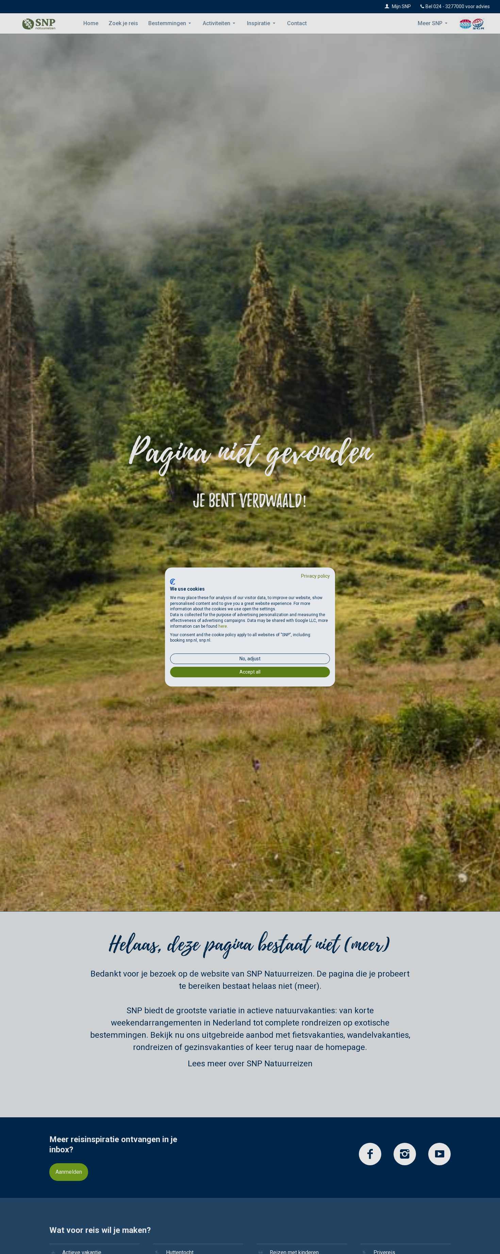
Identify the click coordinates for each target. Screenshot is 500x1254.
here (222, 626)
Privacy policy (315, 576)
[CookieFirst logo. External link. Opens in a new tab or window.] (172, 582)
